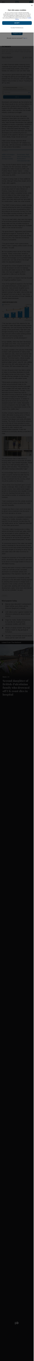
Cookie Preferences (17, 27)
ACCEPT (17, 23)
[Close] (32, 5)
